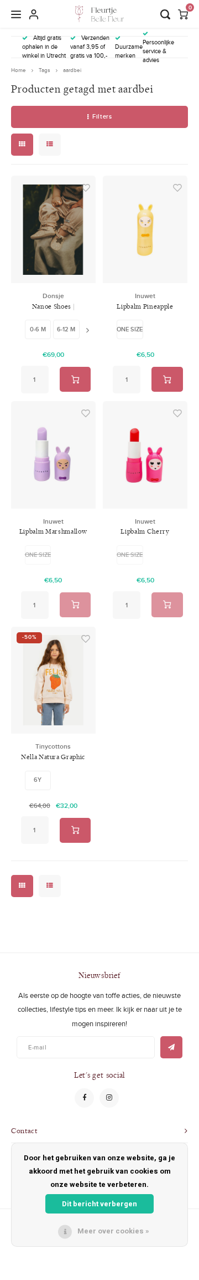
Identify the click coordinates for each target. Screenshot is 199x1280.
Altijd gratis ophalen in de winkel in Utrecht (44, 46)
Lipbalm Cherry (145, 531)
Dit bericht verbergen (99, 1204)
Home (18, 70)
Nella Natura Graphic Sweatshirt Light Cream (53, 757)
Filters (102, 116)
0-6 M (38, 329)
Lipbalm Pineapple (145, 306)
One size (130, 329)
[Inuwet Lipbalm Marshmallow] (53, 455)
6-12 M (66, 329)
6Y (37, 779)
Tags (44, 70)
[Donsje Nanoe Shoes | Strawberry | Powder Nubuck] (53, 229)
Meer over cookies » (113, 1231)
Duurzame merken (129, 51)
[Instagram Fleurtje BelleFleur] (109, 1098)
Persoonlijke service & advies (158, 51)
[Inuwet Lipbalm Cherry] (145, 455)
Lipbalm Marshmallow (53, 531)
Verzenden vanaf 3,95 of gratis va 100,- (89, 46)
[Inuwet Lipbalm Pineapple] (145, 229)
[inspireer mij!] (171, 1047)
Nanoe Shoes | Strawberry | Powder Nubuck (53, 306)
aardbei (72, 70)
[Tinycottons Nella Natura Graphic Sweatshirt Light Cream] (53, 680)
